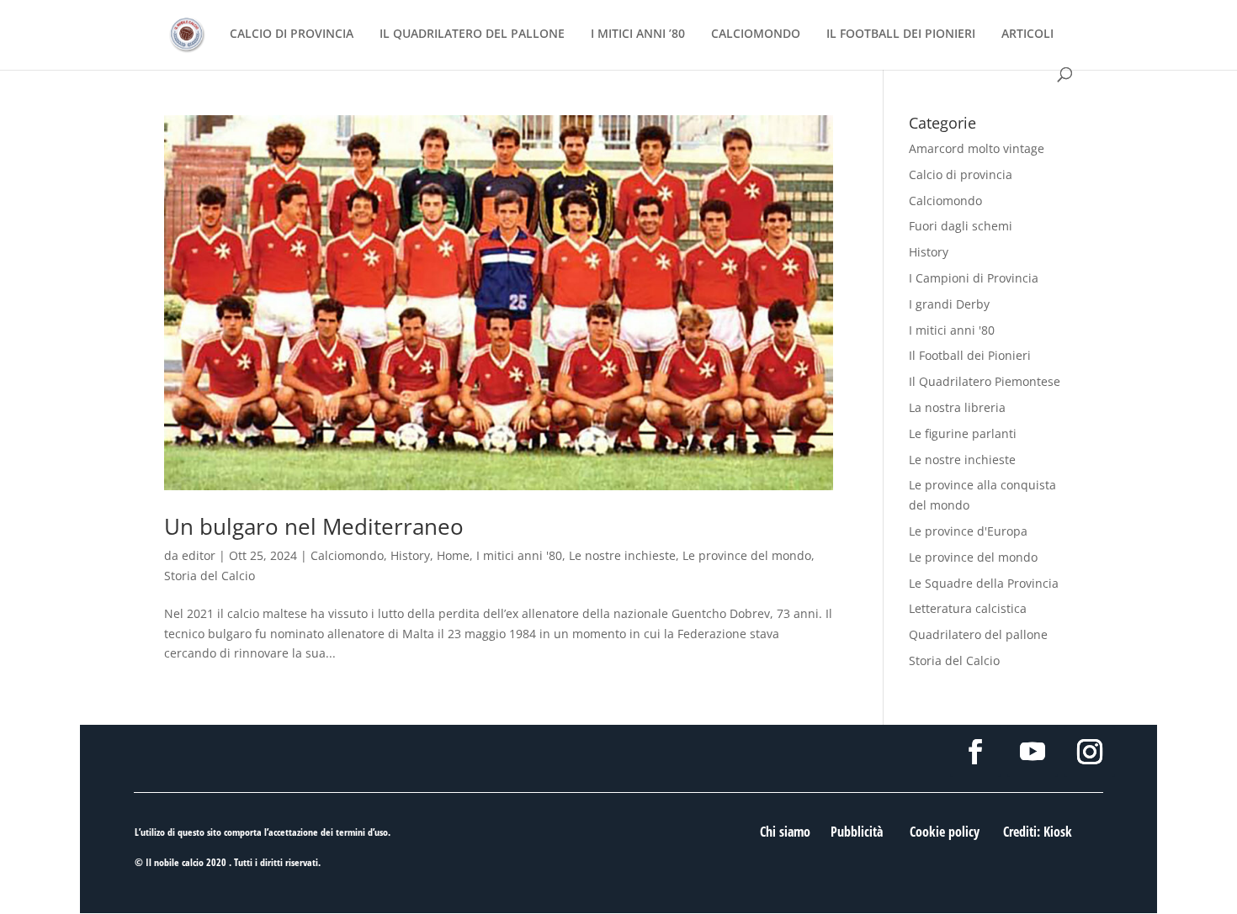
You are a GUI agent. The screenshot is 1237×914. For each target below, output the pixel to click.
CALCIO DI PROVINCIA (291, 34)
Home (453, 555)
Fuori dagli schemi (960, 226)
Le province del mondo (746, 555)
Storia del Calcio (209, 576)
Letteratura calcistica (968, 608)
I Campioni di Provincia (973, 278)
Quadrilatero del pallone (978, 634)
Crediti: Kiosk (1037, 831)
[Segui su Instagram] (1089, 751)
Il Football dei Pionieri (970, 355)
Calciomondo (347, 555)
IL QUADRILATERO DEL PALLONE (472, 34)
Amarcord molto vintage (976, 148)
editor (198, 555)
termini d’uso (362, 832)
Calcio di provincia (960, 174)
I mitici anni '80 (519, 555)
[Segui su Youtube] (1032, 751)
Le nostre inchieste (622, 555)
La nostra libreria (957, 407)
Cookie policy (945, 831)
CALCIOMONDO (755, 34)
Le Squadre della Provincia (984, 583)
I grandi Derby (949, 304)
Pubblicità (857, 831)
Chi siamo (785, 831)
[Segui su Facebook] (975, 751)
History (410, 555)
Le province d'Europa (968, 531)
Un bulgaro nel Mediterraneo (314, 526)
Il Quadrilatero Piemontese (984, 381)
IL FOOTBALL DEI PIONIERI (900, 34)
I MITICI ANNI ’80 (638, 34)
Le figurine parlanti (963, 433)
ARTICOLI (1027, 34)
